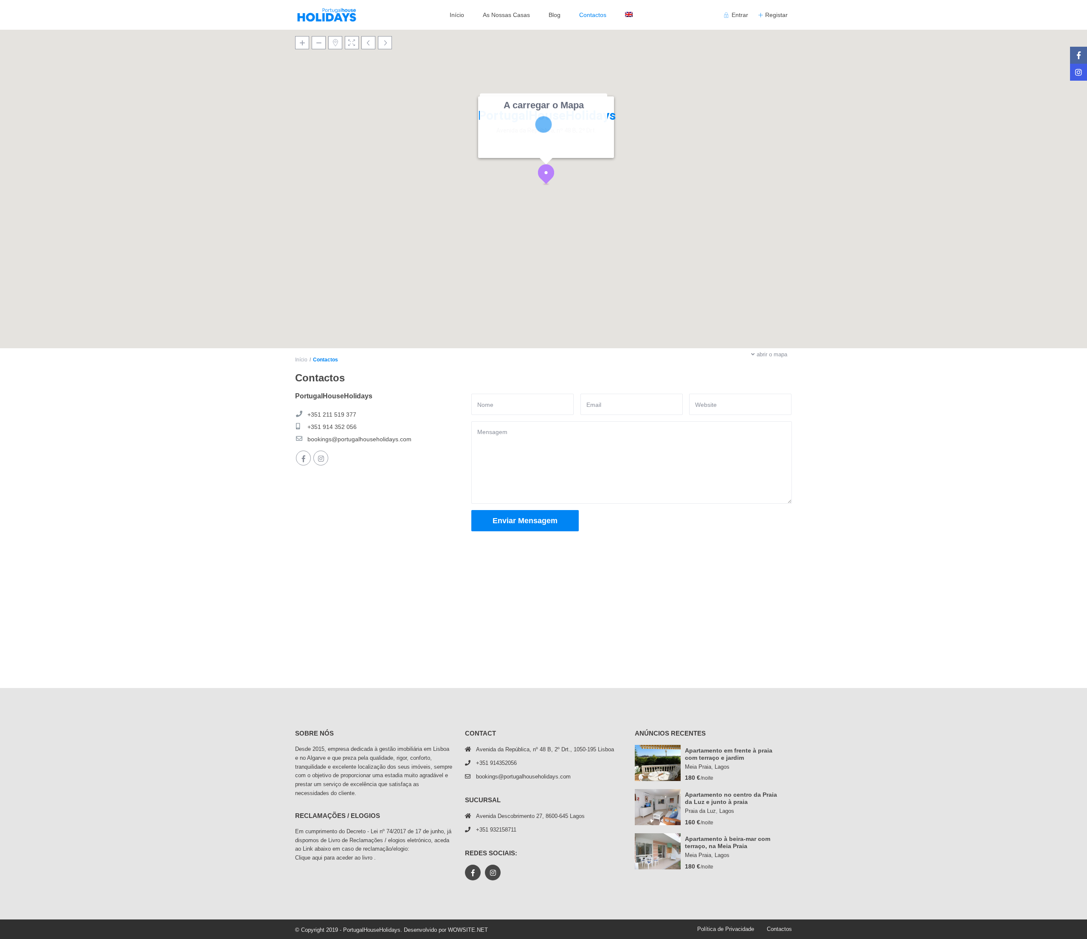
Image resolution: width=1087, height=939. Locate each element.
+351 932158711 (496, 829)
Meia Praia (698, 767)
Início (457, 14)
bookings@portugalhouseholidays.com (359, 439)
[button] (549, 176)
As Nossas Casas (506, 14)
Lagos (722, 767)
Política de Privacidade (725, 929)
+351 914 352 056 (332, 426)
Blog (554, 14)
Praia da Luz (700, 811)
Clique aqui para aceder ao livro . (335, 857)
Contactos (592, 14)
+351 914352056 (496, 763)
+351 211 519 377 (331, 414)
